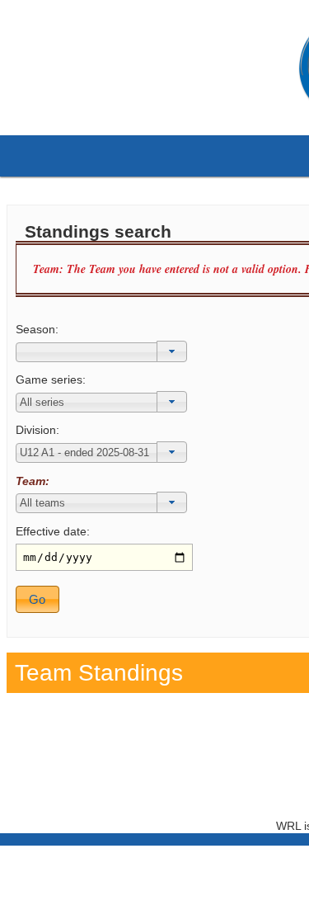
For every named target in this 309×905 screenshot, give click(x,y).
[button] (172, 351)
